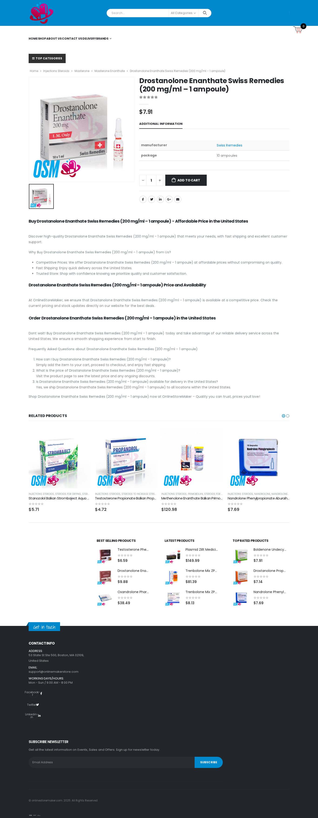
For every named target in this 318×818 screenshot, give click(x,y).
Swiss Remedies (229, 145)
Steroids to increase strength (141, 494)
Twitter (151, 199)
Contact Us (72, 39)
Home (33, 39)
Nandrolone (262, 494)
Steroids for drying (68, 494)
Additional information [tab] (161, 124)
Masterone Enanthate (110, 71)
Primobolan (195, 494)
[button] (283, 416)
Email (177, 199)
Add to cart (188, 180)
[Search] (205, 13)
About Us (54, 39)
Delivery (89, 39)
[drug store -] (41, 13)
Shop (42, 39)
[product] (59, 457)
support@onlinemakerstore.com (53, 671)
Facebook (143, 199)
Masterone (81, 71)
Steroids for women (217, 494)
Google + (169, 199)
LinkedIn (160, 199)
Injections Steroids (56, 71)
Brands (102, 39)
